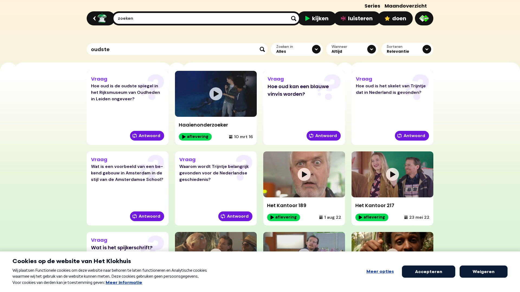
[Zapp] (424, 18)
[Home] (100, 18)
